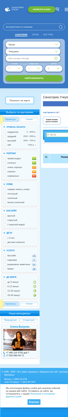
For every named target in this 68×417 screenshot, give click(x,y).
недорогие (21, 132)
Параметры (10, 119)
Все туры (48, 34)
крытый (11, 215)
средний (21, 136)
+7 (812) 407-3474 (27, 382)
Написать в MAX (42, 9)
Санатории (21, 34)
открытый (12, 220)
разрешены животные (18, 264)
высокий (21, 140)
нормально (13, 176)
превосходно (14, 158)
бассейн (11, 255)
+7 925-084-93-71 (15, 355)
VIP (21, 145)
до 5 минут (13, 282)
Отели (35, 34)
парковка (12, 260)
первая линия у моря (18, 189)
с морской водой (16, 224)
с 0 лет (11, 238)
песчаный (12, 193)
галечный (12, 198)
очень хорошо (14, 167)
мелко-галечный (15, 202)
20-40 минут (13, 295)
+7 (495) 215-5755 (19, 379)
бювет (10, 268)
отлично (11, 163)
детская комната (16, 242)
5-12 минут (13, 286)
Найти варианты (34, 78)
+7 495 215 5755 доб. (17, 352)
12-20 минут (13, 290)
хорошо (11, 171)
